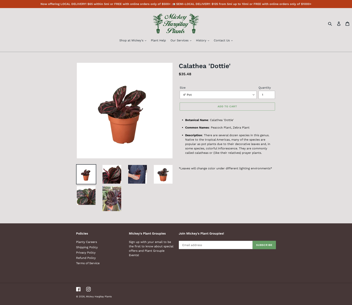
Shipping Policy (87, 247)
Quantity (264, 87)
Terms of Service (88, 263)
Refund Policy (86, 258)
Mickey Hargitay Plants (99, 296)
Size (183, 87)
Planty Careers (86, 242)
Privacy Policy (86, 252)
